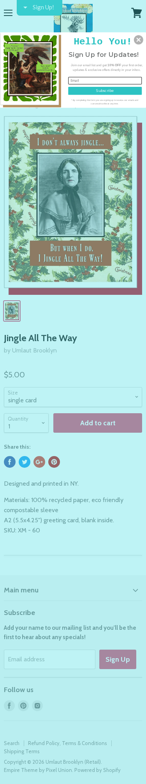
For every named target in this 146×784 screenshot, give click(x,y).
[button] (138, 39)
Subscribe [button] (105, 90)
